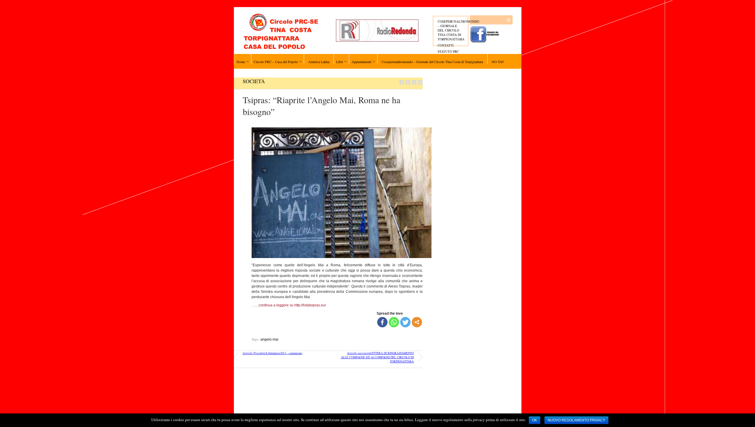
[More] (417, 322)
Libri (339, 61)
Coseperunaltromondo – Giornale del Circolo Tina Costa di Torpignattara (458, 30)
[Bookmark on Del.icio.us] (414, 82)
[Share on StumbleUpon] (420, 82)
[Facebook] (382, 322)
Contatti (446, 45)
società (254, 81)
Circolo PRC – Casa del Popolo (276, 61)
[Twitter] (405, 322)
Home (241, 61)
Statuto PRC (448, 51)
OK (534, 420)
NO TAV (498, 61)
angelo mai (269, 339)
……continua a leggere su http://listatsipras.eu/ (289, 305)
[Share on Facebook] (401, 82)
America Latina (318, 61)
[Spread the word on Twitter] (408, 82)
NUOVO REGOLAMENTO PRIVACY (576, 420)
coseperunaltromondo (492, 408)
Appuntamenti (361, 61)
